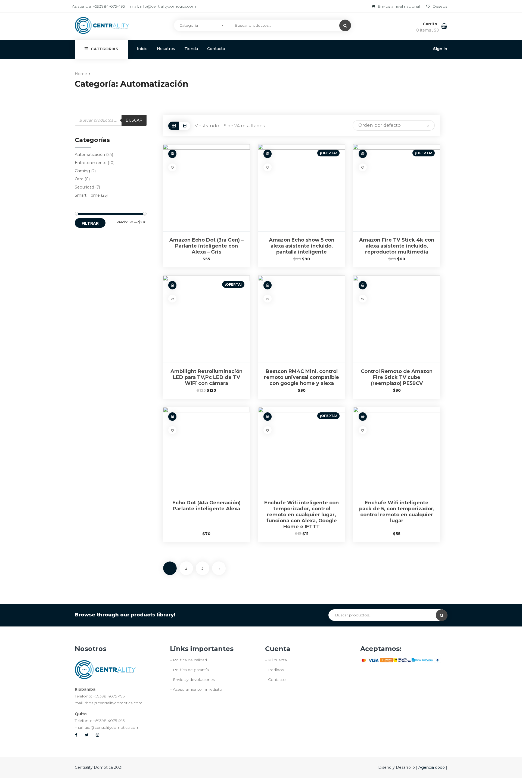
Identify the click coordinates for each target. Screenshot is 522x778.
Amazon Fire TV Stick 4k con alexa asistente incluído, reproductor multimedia (396, 246)
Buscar (134, 120)
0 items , (427, 30)
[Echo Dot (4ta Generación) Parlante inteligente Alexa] (206, 450)
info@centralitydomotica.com (168, 6)
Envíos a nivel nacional (399, 6)
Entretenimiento (91, 162)
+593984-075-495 (109, 6)
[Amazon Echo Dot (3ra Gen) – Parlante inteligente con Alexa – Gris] (206, 187)
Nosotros (166, 48)
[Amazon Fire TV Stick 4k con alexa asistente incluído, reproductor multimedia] (396, 187)
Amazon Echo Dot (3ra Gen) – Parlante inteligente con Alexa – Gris (206, 246)
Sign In (440, 48)
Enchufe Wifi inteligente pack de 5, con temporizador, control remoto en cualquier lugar (396, 512)
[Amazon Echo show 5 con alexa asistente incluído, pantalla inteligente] (301, 187)
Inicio (142, 48)
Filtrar (90, 223)
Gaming (82, 170)
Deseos (439, 6)
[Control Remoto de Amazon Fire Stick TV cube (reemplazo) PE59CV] (396, 319)
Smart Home (87, 195)
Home (81, 73)
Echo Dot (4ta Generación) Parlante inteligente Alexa (206, 506)
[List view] (184, 126)
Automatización (90, 154)
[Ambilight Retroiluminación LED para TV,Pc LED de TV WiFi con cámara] (206, 319)
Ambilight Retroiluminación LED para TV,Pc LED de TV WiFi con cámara (206, 377)
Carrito (430, 23)
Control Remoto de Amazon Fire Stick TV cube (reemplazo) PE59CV (397, 377)
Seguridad (84, 187)
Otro (79, 179)
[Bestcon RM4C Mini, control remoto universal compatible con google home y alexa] (301, 319)
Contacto (216, 48)
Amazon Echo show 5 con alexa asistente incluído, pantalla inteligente (301, 246)
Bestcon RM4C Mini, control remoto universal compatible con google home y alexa (301, 377)
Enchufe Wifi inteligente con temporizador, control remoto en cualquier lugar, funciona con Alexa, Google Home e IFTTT (301, 515)
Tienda (191, 48)
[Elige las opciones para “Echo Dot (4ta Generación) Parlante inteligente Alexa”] (172, 416)
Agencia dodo (432, 767)
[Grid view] (173, 126)
